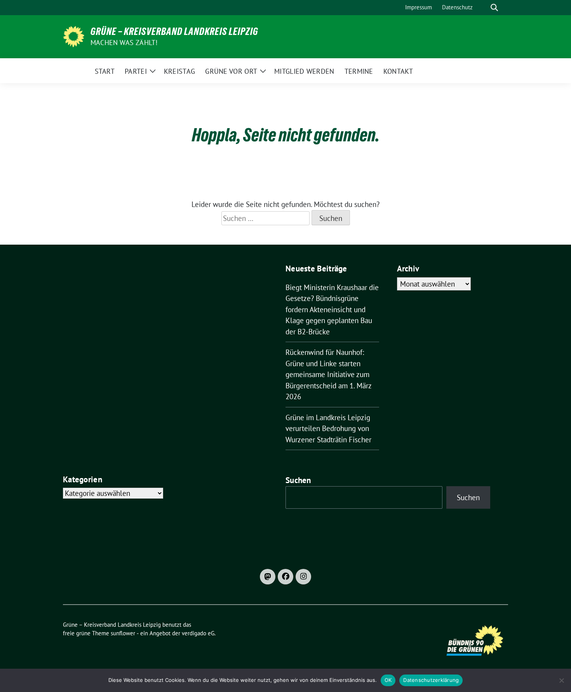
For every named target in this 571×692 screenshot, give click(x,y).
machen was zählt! (124, 42)
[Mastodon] (267, 576)
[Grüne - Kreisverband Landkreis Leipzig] (73, 35)
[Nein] (561, 680)
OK (388, 680)
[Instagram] (303, 576)
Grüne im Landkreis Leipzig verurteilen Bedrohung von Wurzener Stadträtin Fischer (328, 428)
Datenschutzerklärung (431, 680)
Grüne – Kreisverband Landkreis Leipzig (174, 31)
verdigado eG (198, 633)
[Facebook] (285, 576)
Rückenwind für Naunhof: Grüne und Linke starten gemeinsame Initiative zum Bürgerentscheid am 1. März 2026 (328, 374)
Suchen (298, 480)
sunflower (123, 633)
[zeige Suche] (494, 7)
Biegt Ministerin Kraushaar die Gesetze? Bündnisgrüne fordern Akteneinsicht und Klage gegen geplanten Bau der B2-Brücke (332, 309)
